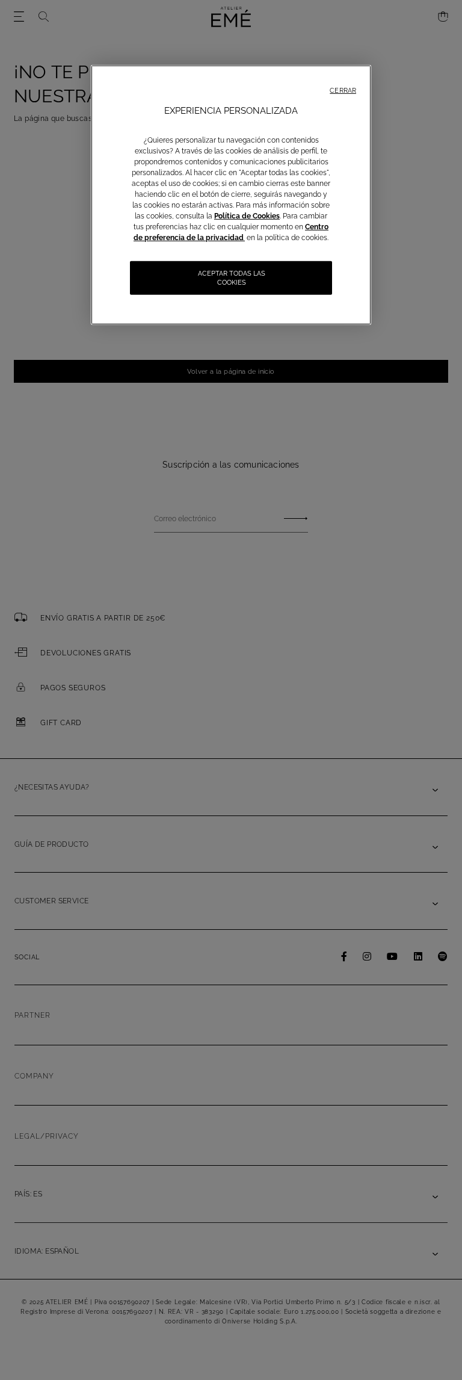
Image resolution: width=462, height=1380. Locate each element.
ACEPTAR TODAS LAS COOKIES (231, 278)
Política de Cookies (247, 216)
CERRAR (343, 90)
